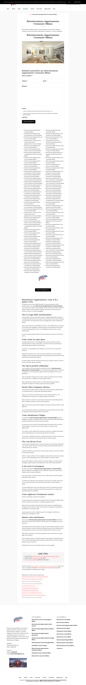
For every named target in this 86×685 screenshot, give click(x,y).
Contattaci (59, 648)
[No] (84, 2)
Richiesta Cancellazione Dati (59, 680)
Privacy (24, 108)
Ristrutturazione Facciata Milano (65, 645)
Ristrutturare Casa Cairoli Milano (40, 656)
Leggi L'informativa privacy (45, 680)
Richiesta (25, 86)
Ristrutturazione (29, 559)
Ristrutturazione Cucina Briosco (30, 588)
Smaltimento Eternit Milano (64, 631)
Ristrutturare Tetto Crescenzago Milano (32, 583)
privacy (51, 111)
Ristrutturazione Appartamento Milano (67, 625)
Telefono (25, 81)
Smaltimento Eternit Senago (39, 645)
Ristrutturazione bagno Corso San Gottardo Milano (35, 576)
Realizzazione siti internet (32, 681)
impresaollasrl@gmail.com (17, 653)
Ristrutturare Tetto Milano (64, 637)
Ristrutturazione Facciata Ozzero (30, 590)
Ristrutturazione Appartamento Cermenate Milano (44, 566)
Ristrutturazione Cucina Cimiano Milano (32, 597)
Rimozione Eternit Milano (63, 628)
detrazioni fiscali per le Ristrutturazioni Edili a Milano (45, 556)
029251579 (14, 652)
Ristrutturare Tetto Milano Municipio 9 (32, 592)
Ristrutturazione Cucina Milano (65, 642)
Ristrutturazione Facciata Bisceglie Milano (43, 642)
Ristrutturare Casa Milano (63, 619)
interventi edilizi (36, 558)
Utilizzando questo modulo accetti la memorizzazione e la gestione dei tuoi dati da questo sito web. (40, 114)
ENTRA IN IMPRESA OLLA (43, 289)
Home (30, 14)
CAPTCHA (24, 117)
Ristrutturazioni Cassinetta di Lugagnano (32, 579)
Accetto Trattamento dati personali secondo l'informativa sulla (38, 111)
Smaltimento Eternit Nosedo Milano (41, 653)
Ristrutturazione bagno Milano (65, 639)
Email (45, 81)
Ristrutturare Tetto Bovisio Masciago (31, 581)
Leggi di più (77, 2)
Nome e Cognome (27, 75)
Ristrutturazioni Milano (63, 622)
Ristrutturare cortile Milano (64, 634)
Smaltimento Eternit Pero (28, 586)
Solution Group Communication (47, 681)
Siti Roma (57, 681)
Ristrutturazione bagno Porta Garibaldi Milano (34, 595)
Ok (69, 2)
